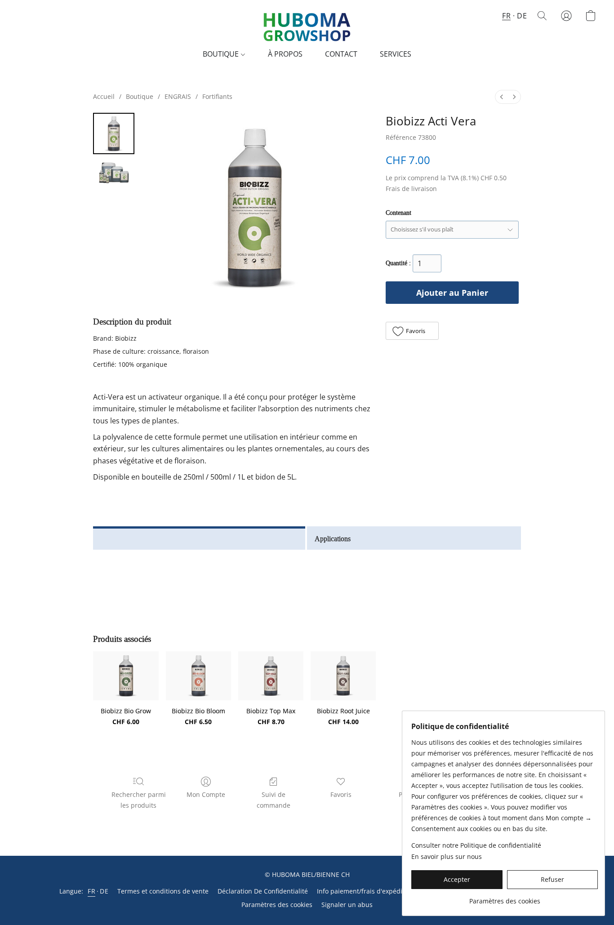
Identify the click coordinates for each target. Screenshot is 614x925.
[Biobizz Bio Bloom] (198, 675)
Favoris (340, 794)
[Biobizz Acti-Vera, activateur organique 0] (113, 133)
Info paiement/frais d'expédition (365, 891)
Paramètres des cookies (276, 904)
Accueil (104, 96)
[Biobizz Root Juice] (343, 675)
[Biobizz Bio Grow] (125, 675)
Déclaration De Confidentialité (263, 891)
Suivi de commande (273, 799)
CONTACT (341, 54)
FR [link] (91, 891)
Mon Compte (206, 794)
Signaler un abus (347, 904)
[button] (307, 24)
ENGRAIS (178, 96)
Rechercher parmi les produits (138, 799)
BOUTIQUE (221, 54)
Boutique (139, 96)
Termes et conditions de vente (163, 891)
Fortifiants (217, 96)
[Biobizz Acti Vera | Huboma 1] (113, 173)
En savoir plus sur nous (446, 856)
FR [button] (506, 16)
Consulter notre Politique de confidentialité (476, 845)
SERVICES (395, 54)
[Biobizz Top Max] (270, 675)
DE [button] (522, 16)
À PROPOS (285, 54)
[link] (504, 898)
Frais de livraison (411, 188)
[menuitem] (501, 96)
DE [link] (104, 891)
